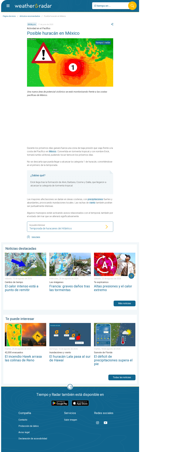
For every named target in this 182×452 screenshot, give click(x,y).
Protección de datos (28, 426)
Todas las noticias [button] (122, 377)
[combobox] (112, 5)
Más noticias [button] (124, 303)
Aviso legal (24, 432)
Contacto (22, 419)
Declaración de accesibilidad (32, 438)
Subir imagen (70, 419)
